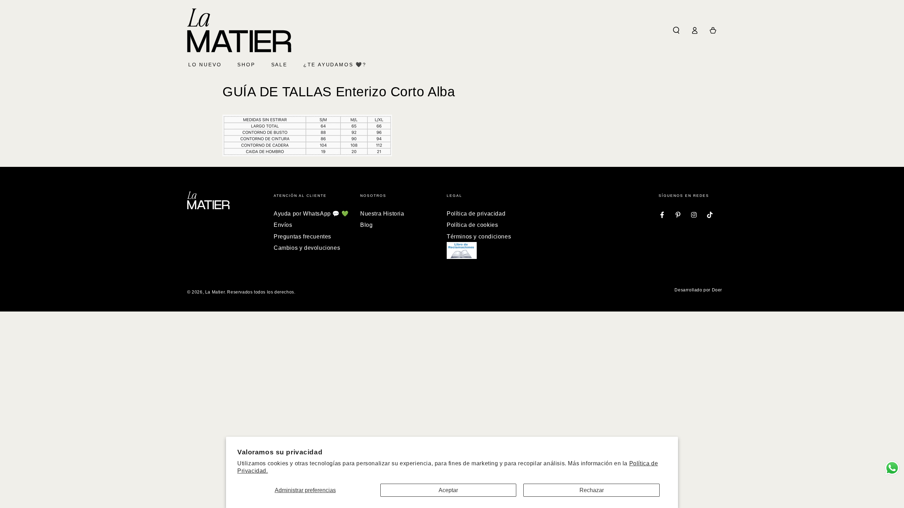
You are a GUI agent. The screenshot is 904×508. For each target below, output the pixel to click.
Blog (366, 225)
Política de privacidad (476, 214)
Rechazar (591, 490)
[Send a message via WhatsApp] (892, 468)
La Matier (215, 292)
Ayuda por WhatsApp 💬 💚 (311, 214)
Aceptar (448, 490)
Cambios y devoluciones (307, 248)
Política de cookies (472, 225)
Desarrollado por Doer (698, 290)
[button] (676, 30)
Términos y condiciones (479, 237)
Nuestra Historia (382, 214)
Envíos (283, 225)
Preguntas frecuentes (302, 237)
